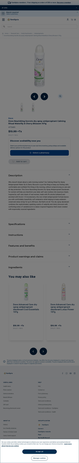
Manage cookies (39, 458)
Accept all (39, 452)
